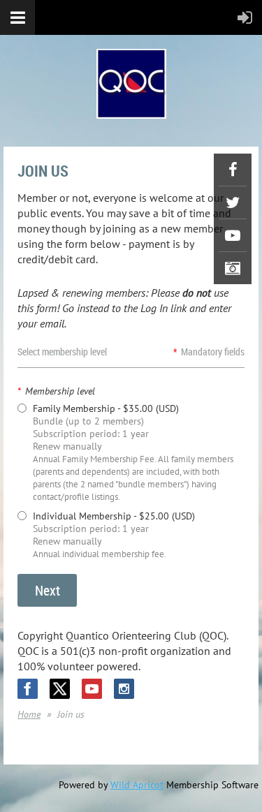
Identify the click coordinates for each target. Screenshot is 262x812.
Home (29, 714)
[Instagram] (233, 268)
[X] (233, 202)
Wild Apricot (136, 784)
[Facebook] (233, 170)
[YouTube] (233, 235)
